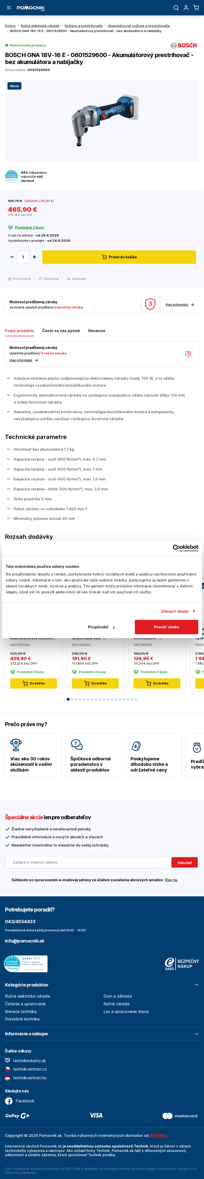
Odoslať (185, 863)
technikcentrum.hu (29, 1077)
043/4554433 (20, 921)
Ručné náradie (116, 1003)
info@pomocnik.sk (24, 940)
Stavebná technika (22, 1018)
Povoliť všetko (166, 627)
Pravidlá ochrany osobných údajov (130, 1169)
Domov (10, 26)
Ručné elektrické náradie (27, 996)
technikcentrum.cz (29, 1069)
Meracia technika (21, 1011)
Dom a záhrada (117, 996)
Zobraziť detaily (175, 611)
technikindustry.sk (29, 1060)
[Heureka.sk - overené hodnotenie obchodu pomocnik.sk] (27, 963)
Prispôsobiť (98, 627)
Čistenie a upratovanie (25, 1003)
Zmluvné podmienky (20, 1173)
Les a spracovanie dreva (126, 1011)
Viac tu (171, 880)
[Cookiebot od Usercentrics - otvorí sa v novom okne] (176, 548)
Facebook (24, 1100)
